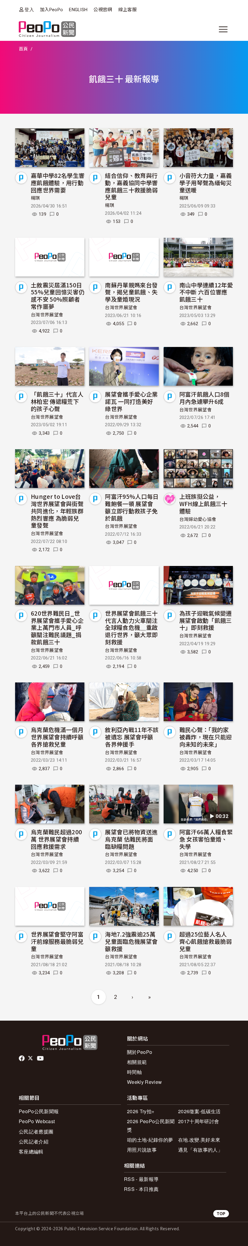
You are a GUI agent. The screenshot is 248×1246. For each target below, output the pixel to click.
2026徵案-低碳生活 (199, 1111)
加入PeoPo (51, 9)
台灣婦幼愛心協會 (198, 519)
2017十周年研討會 (198, 1121)
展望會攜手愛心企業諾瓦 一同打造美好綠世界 (131, 401)
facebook (22, 1058)
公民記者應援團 (36, 1131)
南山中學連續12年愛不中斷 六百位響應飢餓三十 (206, 292)
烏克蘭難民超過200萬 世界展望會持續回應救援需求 (56, 839)
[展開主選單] (223, 29)
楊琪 (35, 198)
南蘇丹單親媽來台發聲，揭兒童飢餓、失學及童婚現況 (131, 292)
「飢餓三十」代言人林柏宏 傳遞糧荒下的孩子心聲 (57, 401)
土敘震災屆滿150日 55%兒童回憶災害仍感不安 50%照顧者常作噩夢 (57, 295)
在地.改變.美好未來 (199, 1139)
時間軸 (134, 1071)
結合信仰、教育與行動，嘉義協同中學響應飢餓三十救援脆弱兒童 (131, 186)
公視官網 (102, 9)
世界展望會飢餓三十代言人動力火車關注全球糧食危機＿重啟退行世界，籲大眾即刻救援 (131, 627)
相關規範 (137, 1061)
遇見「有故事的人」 (200, 1149)
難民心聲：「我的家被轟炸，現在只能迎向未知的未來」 (205, 736)
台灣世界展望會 (47, 315)
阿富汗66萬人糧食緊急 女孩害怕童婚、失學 (206, 839)
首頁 (23, 49)
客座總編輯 (31, 1151)
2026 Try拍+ (140, 1111)
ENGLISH (78, 9)
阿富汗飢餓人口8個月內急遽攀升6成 (204, 397)
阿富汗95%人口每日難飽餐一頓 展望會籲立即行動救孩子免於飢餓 (131, 507)
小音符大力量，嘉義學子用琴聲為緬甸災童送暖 (205, 182)
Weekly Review (144, 1081)
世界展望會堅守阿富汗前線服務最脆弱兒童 (57, 941)
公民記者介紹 (33, 1141)
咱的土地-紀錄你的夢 (150, 1139)
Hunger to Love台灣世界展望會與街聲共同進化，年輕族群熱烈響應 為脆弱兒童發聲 (57, 510)
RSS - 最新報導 (141, 1179)
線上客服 (127, 9)
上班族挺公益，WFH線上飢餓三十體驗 (203, 503)
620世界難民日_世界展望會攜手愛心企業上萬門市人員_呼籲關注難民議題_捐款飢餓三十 (57, 627)
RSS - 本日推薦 (141, 1188)
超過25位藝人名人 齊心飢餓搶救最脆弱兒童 (205, 941)
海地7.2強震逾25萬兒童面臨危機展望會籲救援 (131, 941)
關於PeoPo (139, 1051)
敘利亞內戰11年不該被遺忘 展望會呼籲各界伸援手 (131, 736)
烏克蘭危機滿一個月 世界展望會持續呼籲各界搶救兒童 (57, 736)
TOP (221, 1213)
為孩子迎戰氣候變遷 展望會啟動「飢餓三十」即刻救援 (205, 620)
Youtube (41, 1058)
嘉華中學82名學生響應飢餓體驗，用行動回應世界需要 (57, 182)
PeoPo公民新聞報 (39, 1111)
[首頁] (47, 29)
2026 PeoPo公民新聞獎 (151, 1125)
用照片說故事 (142, 1149)
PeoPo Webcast (37, 1121)
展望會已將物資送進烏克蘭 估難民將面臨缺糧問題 (131, 839)
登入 (29, 9)
